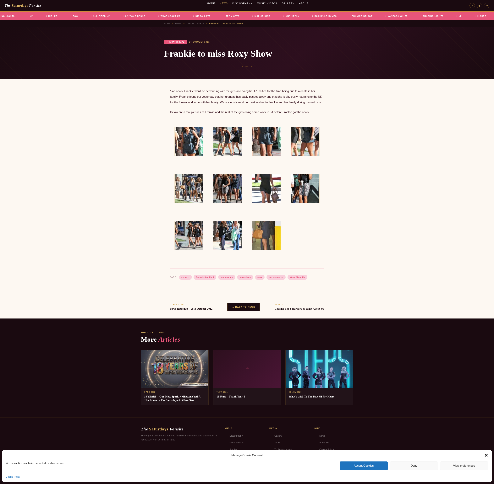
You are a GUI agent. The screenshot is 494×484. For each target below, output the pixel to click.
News (224, 3)
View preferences (464, 465)
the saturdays (276, 277)
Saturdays (23, 6)
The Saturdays (195, 23)
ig (479, 5)
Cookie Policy (13, 477)
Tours (277, 442)
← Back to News (243, 307)
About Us (324, 442)
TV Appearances (283, 449)
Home (211, 3)
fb (487, 5)
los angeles (227, 277)
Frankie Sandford (205, 277)
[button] (486, 455)
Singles (233, 449)
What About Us (297, 277)
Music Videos (267, 3)
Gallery (288, 3)
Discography (242, 3)
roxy (259, 277)
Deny (414, 465)
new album (245, 277)
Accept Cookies (364, 465)
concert (185, 277)
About (303, 3)
